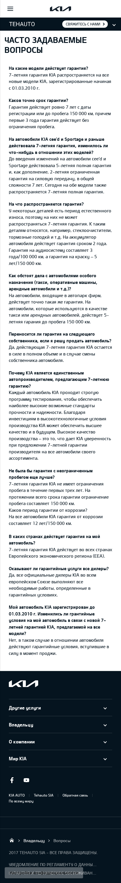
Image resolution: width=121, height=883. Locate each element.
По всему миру (21, 801)
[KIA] (60, 9)
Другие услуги (25, 707)
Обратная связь (75, 795)
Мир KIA (17, 758)
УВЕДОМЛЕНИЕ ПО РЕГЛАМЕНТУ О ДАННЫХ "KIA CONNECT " (53, 864)
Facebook (12, 780)
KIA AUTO (17, 795)
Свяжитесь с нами (83, 24)
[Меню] (10, 9)
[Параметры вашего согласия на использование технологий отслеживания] (44, 872)
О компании (22, 741)
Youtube (26, 780)
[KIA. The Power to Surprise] (23, 683)
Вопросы (61, 840)
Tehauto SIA (43, 795)
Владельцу (21, 724)
